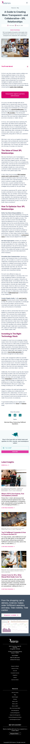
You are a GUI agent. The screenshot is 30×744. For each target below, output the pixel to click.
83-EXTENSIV (15, 655)
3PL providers (11, 112)
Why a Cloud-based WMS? (15, 708)
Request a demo (10, 615)
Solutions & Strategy (13, 570)
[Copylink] (10, 415)
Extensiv (24, 403)
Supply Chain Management (15, 715)
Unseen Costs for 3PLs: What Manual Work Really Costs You (11, 576)
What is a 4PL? (15, 703)
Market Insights (15, 697)
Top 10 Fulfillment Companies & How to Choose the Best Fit (13, 533)
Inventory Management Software (15, 717)
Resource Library (15, 692)
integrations (8, 378)
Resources (13, 7)
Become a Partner (15, 679)
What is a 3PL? (15, 701)
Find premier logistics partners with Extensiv (15, 94)
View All (4, 465)
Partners (15, 677)
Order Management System (15, 719)
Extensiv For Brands (15, 666)
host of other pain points (15, 352)
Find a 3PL (15, 670)
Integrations (15, 675)
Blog (18, 7)
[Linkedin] (15, 415)
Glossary (15, 699)
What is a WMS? (15, 706)
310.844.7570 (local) (15, 659)
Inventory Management (15, 712)
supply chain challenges (16, 87)
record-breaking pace (17, 109)
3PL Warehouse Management (9, 488)
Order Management (15, 710)
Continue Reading (7, 507)
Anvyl (17, 403)
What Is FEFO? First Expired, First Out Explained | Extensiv (12, 494)
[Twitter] (20, 415)
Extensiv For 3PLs (15, 668)
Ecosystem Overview (15, 672)
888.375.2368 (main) (15, 657)
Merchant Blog (8, 422)
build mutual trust (13, 292)
